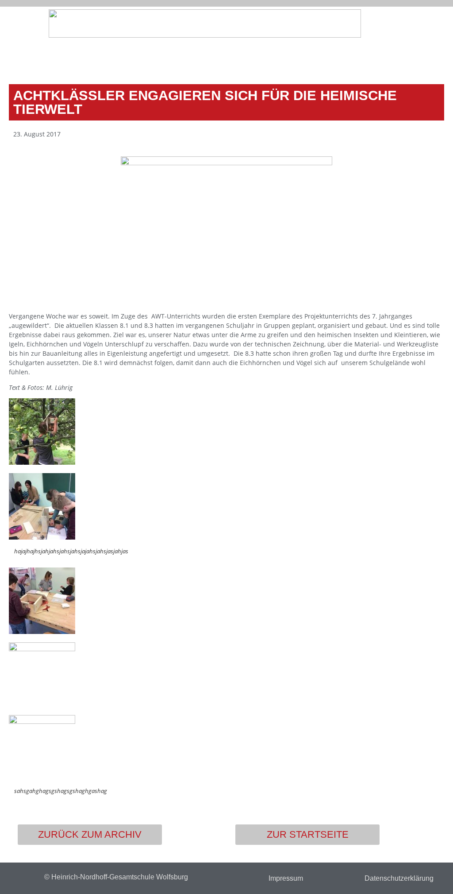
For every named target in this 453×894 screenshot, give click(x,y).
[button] (442, 24)
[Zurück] (118, 57)
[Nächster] (334, 57)
